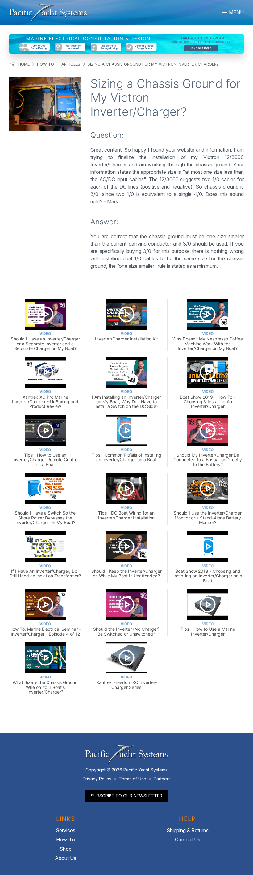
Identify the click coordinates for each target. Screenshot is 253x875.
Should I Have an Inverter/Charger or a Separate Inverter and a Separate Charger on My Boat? (45, 341)
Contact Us (187, 839)
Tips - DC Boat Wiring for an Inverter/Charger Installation (126, 512)
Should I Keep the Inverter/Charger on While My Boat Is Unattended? (126, 571)
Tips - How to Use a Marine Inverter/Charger (207, 629)
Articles (70, 64)
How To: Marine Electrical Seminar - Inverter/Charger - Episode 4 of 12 (45, 629)
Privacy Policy (97, 778)
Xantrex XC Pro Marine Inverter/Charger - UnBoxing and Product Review (45, 399)
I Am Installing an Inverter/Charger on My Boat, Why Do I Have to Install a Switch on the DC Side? (126, 399)
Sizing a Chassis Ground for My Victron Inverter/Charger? (153, 64)
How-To (45, 64)
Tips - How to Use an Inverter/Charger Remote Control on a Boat (45, 457)
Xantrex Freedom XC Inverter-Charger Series (126, 682)
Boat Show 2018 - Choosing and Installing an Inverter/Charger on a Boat (207, 573)
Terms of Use (132, 778)
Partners (162, 778)
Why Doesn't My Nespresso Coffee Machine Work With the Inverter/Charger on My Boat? (207, 341)
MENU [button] (236, 12)
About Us (65, 858)
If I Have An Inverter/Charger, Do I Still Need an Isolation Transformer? (45, 571)
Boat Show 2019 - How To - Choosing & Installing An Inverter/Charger (207, 399)
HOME (24, 64)
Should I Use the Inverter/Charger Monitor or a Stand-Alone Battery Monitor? (208, 515)
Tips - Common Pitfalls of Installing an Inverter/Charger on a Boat (126, 454)
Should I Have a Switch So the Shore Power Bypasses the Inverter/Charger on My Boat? (45, 515)
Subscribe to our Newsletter (126, 795)
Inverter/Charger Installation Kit (126, 336)
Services (65, 830)
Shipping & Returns (188, 830)
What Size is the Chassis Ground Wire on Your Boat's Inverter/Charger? (45, 684)
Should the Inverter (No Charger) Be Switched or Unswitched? (126, 629)
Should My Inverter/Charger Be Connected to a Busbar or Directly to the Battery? (207, 457)
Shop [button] (66, 849)
